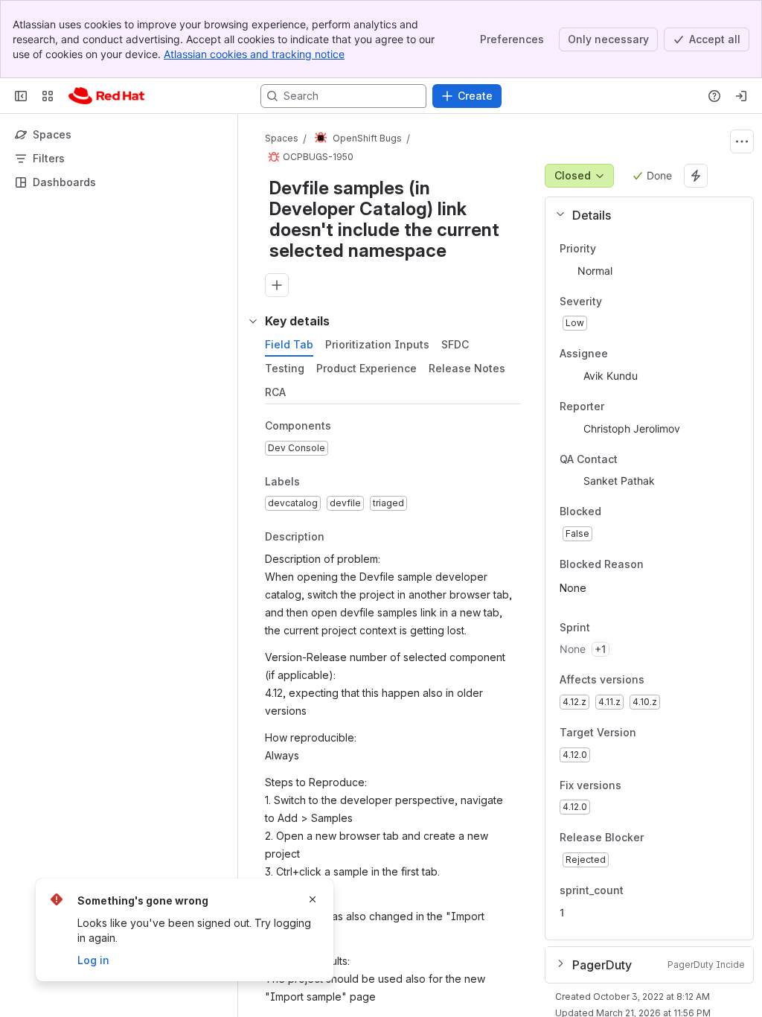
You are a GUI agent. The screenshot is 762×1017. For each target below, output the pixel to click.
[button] (643, 215)
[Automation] (696, 176)
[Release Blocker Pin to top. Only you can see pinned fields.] (676, 838)
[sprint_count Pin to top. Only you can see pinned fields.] (635, 890)
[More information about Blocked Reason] (659, 565)
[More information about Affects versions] (659, 681)
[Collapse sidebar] (21, 96)
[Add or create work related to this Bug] (277, 285)
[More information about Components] (346, 427)
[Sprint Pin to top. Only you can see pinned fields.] (623, 628)
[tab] (289, 345)
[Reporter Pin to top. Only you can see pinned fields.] (616, 406)
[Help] (714, 96)
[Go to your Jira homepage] (106, 96)
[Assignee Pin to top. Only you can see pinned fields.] (620, 354)
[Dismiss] (312, 899)
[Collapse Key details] (253, 321)
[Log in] (741, 96)
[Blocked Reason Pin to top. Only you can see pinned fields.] (676, 564)
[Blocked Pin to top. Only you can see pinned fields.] (634, 512)
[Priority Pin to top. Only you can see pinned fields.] (629, 249)
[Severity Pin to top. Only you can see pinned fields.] (635, 301)
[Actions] (742, 141)
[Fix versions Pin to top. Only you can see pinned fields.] (654, 785)
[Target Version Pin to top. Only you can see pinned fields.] (669, 733)
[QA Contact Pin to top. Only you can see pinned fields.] (650, 459)
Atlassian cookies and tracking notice (254, 54)
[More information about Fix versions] (636, 786)
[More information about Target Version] (651, 733)
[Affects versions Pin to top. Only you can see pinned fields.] (677, 680)
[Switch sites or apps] (48, 96)
